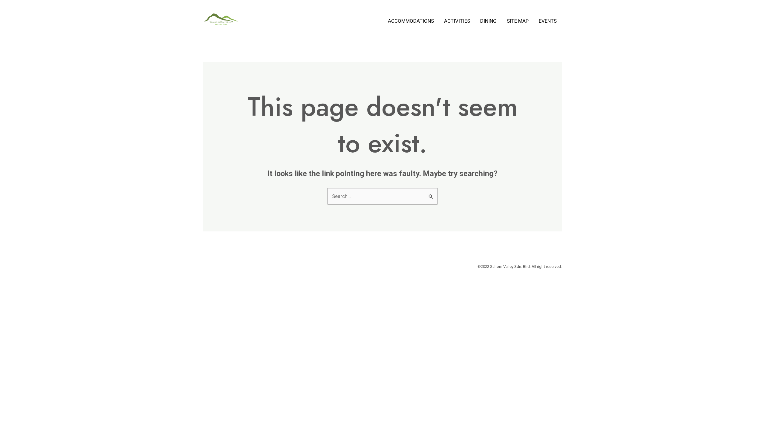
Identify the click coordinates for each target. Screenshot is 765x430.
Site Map (518, 21)
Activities (457, 21)
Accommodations (411, 21)
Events (548, 21)
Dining (488, 21)
